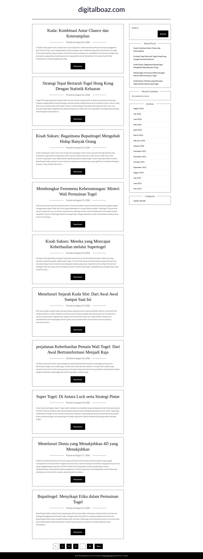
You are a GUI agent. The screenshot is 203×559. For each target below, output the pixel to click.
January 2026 (138, 146)
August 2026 (138, 108)
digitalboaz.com (101, 9)
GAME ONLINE (139, 201)
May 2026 (137, 125)
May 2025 (137, 189)
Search (135, 28)
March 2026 (138, 135)
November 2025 (139, 157)
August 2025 (138, 173)
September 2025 (139, 167)
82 (90, 546)
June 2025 (137, 183)
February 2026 (139, 141)
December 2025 (139, 151)
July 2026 (137, 114)
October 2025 (139, 162)
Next (99, 546)
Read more (78, 66)
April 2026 (137, 130)
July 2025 (137, 178)
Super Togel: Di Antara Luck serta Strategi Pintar (78, 396)
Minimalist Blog (108, 556)
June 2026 (137, 119)
